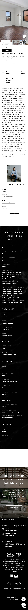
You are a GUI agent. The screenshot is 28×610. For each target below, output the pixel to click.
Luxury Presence (19, 588)
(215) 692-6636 (9, 535)
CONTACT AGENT (14, 213)
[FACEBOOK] (11, 583)
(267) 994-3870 (7, 197)
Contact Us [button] (14, 507)
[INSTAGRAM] (7, 583)
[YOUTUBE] (20, 583)
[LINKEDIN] (16, 583)
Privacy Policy (14, 599)
